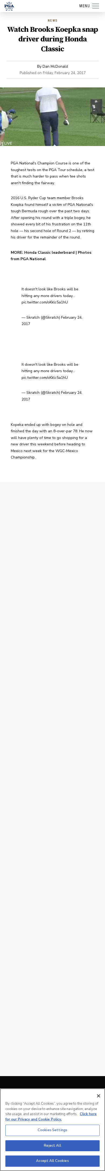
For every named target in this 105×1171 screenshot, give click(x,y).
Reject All (52, 1145)
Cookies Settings (52, 1130)
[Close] (98, 1096)
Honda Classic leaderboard (49, 252)
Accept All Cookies (52, 1160)
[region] (52, 1129)
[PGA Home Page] (9, 6)
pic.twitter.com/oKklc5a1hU (45, 302)
